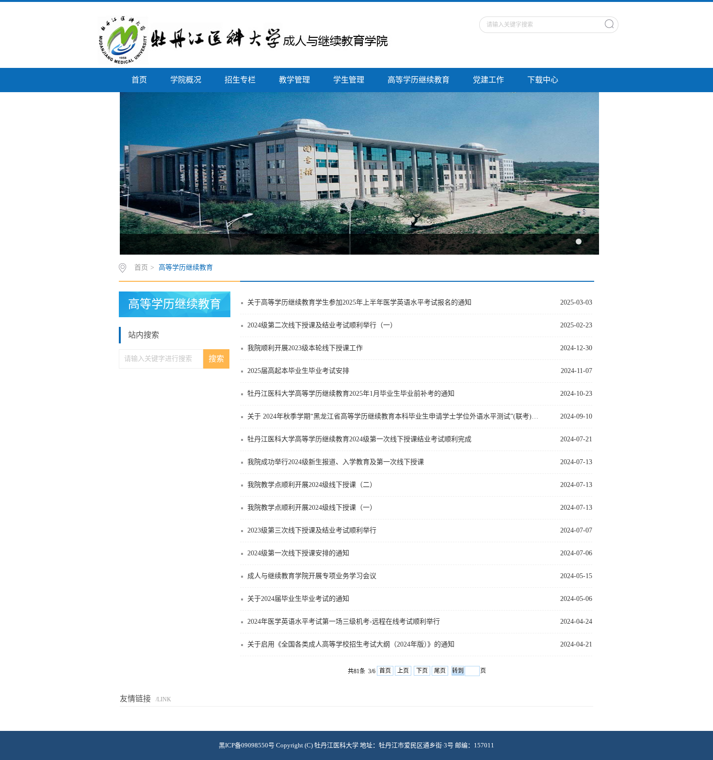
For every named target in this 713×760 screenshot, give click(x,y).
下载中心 (542, 80)
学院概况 (185, 80)
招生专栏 (240, 80)
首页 (139, 80)
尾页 (440, 670)
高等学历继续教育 (419, 80)
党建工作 (488, 80)
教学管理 (294, 80)
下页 (422, 670)
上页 (403, 670)
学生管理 (348, 80)
